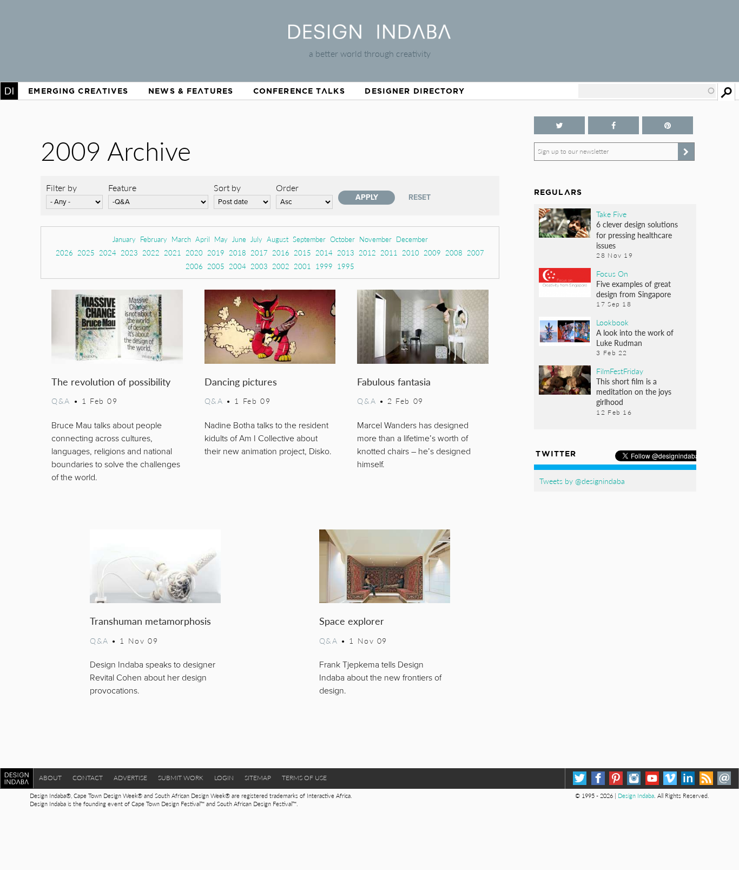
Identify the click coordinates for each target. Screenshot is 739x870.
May (221, 239)
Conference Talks (299, 91)
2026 (64, 252)
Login (224, 777)
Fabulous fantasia (394, 381)
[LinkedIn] (688, 778)
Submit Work (180, 777)
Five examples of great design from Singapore (633, 288)
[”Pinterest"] (667, 125)
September (309, 239)
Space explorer (351, 620)
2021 (172, 252)
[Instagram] (634, 778)
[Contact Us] (724, 778)
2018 (237, 252)
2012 (367, 252)
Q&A (60, 400)
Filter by (61, 187)
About (50, 777)
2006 (194, 266)
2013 (345, 252)
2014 (324, 252)
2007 (475, 252)
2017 (259, 252)
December (412, 239)
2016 (280, 252)
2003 (259, 266)
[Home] (369, 35)
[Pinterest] (616, 778)
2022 (151, 252)
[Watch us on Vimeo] (670, 778)
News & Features (190, 91)
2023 (129, 252)
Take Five (611, 213)
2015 (302, 252)
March (181, 239)
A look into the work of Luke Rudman (635, 337)
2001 (302, 266)
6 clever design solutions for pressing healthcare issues (637, 234)
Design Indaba (636, 795)
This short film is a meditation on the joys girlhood (633, 391)
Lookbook (612, 322)
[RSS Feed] (706, 778)
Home (9, 91)
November (375, 239)
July (256, 239)
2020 (194, 252)
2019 (216, 252)
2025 (86, 252)
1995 (345, 266)
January (124, 239)
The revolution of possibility (110, 381)
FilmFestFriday (619, 370)
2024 (107, 252)
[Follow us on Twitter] (559, 125)
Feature (122, 187)
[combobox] (647, 91)
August (277, 239)
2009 (432, 252)
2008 (454, 252)
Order (287, 187)
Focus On (612, 273)
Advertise (130, 777)
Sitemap (258, 777)
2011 (389, 252)
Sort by (227, 187)
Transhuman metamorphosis (150, 620)
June (239, 239)
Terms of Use (304, 777)
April (202, 239)
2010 (410, 252)
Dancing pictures (240, 381)
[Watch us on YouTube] (652, 778)
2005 (216, 266)
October (342, 239)
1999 (324, 266)
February (153, 239)
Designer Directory (415, 91)
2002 (280, 266)
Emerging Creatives (78, 91)
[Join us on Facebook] (613, 125)
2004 (237, 266)
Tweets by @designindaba (582, 480)
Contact (87, 777)
